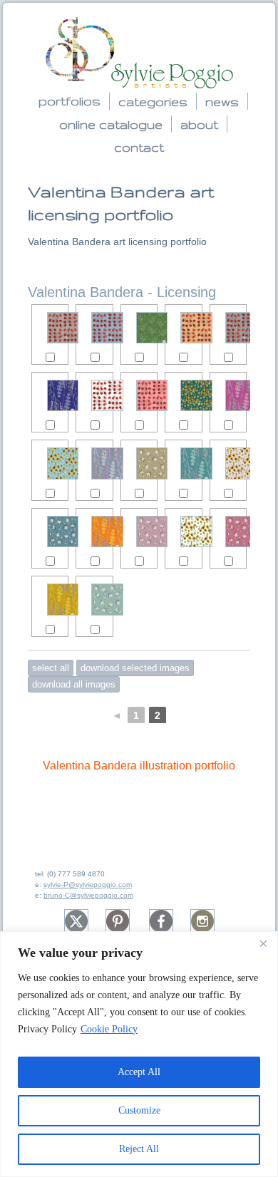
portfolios (69, 101)
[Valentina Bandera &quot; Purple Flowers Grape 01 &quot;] (183, 463)
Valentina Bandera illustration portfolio (139, 765)
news (222, 101)
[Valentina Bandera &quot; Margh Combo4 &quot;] (228, 531)
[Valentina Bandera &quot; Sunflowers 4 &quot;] (228, 463)
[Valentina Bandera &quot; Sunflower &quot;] (183, 531)
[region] (139, 1054)
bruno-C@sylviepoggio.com (88, 895)
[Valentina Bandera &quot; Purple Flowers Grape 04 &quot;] (94, 531)
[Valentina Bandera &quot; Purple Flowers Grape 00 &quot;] (50, 599)
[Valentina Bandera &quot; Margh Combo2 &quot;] (139, 463)
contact (139, 147)
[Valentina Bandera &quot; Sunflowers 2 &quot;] (183, 395)
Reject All (139, 1149)
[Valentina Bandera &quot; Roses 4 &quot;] (50, 327)
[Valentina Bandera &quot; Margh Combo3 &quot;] (50, 531)
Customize (139, 1110)
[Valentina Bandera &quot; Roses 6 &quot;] (183, 327)
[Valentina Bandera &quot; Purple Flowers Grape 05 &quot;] (50, 395)
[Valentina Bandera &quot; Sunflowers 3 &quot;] (50, 463)
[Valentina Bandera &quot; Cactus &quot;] (139, 327)
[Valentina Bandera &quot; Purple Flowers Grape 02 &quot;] (228, 395)
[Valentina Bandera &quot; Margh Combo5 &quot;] (94, 599)
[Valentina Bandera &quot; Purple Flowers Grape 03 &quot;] (94, 463)
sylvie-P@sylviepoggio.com (87, 884)
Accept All (139, 1072)
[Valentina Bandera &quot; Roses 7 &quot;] (139, 395)
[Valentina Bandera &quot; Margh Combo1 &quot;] (139, 531)
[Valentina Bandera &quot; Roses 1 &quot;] (94, 395)
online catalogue (111, 124)
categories (152, 101)
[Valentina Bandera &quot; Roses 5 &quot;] (228, 327)
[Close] (263, 943)
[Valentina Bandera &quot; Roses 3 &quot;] (94, 327)
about (199, 124)
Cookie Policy (109, 1029)
